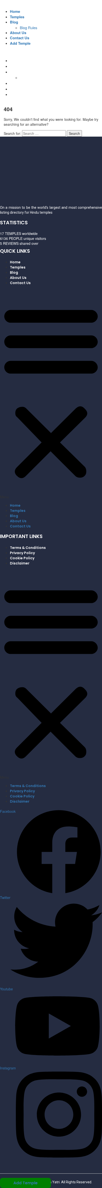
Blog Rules (28, 27)
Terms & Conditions (28, 547)
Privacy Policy (22, 552)
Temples (17, 17)
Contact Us (19, 38)
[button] (51, 394)
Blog (14, 22)
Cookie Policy (22, 558)
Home (15, 11)
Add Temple (20, 43)
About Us (18, 32)
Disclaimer (19, 563)
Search (74, 133)
